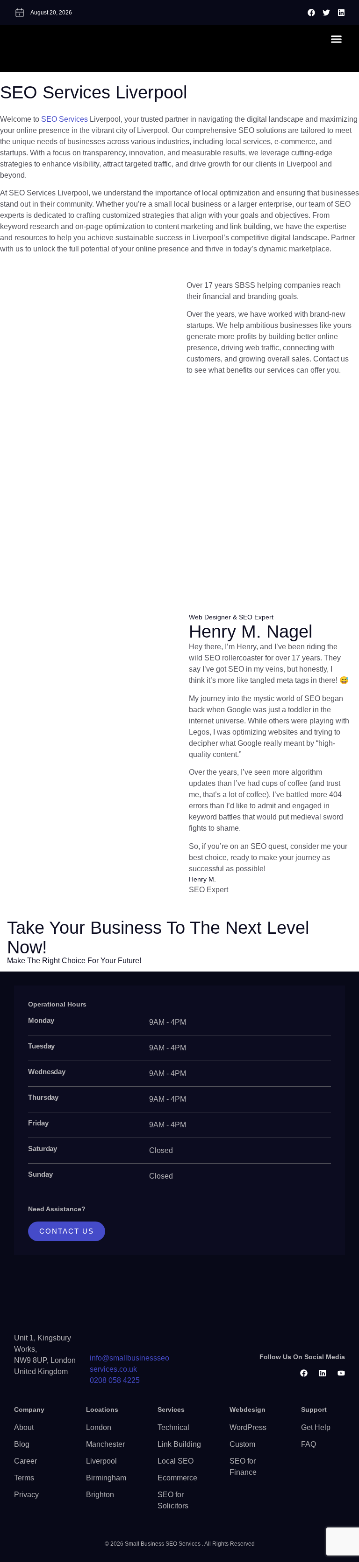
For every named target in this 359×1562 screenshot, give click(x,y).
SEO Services (64, 119)
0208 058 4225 (115, 1380)
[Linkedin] (341, 12)
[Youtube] (341, 1373)
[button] (336, 39)
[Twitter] (326, 12)
